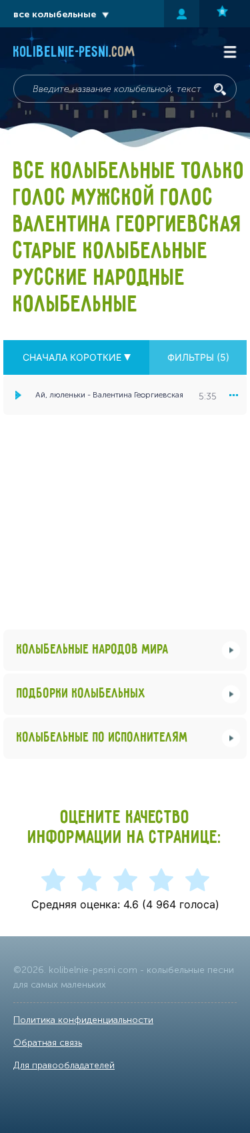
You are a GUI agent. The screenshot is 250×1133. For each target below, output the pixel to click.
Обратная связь (47, 1042)
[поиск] (220, 89)
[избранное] (224, 13)
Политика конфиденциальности (83, 1020)
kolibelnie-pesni (74, 53)
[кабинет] (181, 13)
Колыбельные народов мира (93, 650)
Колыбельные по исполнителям (102, 738)
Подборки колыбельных (81, 694)
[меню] (233, 395)
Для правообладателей (64, 1065)
